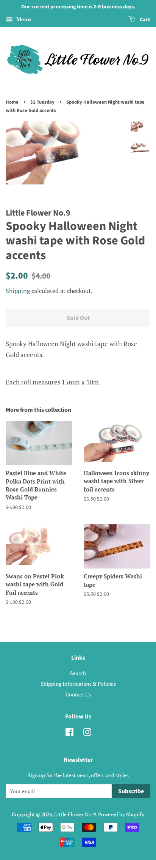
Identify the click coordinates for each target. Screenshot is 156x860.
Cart (144, 20)
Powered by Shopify (121, 814)
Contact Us (78, 694)
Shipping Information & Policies (78, 683)
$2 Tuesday (42, 102)
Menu (23, 19)
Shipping (18, 291)
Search (78, 673)
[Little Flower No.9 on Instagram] (87, 733)
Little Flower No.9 (75, 814)
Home (12, 102)
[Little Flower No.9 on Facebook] (69, 733)
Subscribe (131, 791)
